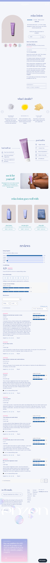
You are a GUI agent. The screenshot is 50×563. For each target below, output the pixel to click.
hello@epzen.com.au (43, 491)
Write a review (41, 19)
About (28, 492)
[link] (10, 268)
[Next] (22, 29)
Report (18, 338)
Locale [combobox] (13, 303)
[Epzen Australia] (25, 5)
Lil (3, 345)
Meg (4, 462)
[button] (5, 278)
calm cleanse (9, 225)
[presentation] (2, 111)
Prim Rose (5, 419)
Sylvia (4, 376)
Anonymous (6, 361)
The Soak (29, 494)
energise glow (25, 225)
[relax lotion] (13, 29)
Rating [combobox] (4, 303)
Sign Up (20, 494)
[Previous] (2, 29)
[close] (25, 541)
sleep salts (41, 225)
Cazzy (4, 441)
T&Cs (34, 495)
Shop (28, 490)
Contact (35, 490)
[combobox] (41, 308)
